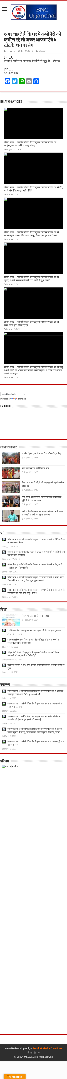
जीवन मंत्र (42, 51)
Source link (11, 73)
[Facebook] (28, 1053)
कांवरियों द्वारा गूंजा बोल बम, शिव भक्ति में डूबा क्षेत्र (41, 453)
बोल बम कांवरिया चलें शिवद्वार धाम (35, 468)
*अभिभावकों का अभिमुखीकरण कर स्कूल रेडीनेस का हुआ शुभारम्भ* (35, 630)
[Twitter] (31, 1053)
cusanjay (11, 51)
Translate (22, 399)
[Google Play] (38, 1053)
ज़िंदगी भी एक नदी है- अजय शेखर (35, 615)
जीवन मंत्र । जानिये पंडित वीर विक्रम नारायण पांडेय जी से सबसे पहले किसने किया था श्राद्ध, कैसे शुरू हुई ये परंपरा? (31, 234)
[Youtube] (35, 1053)
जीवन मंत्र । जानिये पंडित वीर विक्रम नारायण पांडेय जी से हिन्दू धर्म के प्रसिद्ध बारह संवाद (30, 144)
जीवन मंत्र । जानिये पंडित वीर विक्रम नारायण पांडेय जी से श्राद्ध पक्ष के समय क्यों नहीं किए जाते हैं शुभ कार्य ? (31, 279)
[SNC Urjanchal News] (33, 11)
